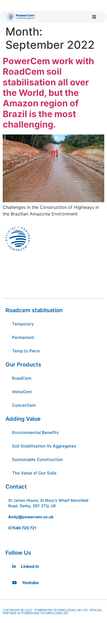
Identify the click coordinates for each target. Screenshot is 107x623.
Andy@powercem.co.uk (31, 516)
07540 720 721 (22, 527)
